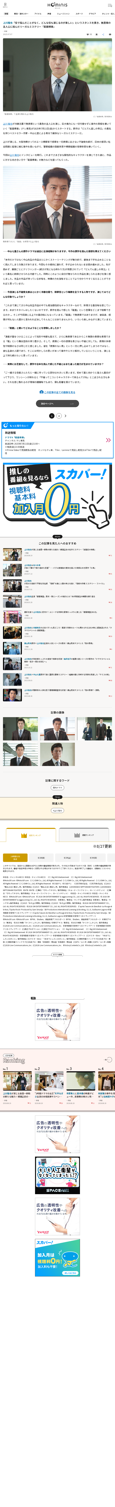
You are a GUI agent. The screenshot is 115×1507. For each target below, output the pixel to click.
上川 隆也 (7, 123)
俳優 (6, 13)
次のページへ (47, 403)
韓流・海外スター (21, 13)
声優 (49, 13)
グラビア (92, 13)
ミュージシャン (63, 13)
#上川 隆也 (57, 810)
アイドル (37, 13)
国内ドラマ (57, 787)
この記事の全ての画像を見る (59, 392)
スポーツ (79, 13)
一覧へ (106, 1060)
